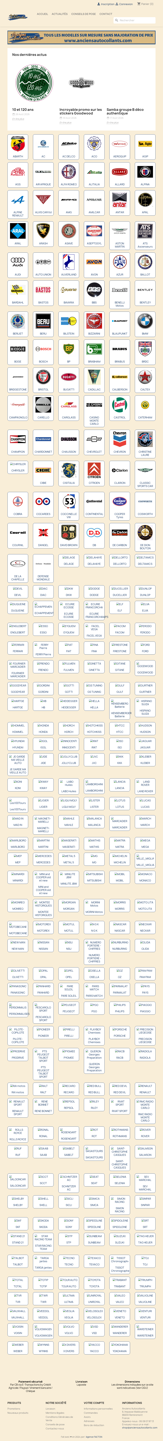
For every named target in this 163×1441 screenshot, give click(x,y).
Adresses (89, 1421)
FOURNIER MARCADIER (18, 674)
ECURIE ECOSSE (69, 615)
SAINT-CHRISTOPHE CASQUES (120, 1164)
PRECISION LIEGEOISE (145, 1040)
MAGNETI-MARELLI (43, 829)
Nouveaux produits (17, 1412)
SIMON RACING (119, 1209)
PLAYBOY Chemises (94, 1040)
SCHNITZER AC (69, 1188)
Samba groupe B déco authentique (125, 111)
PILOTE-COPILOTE (18, 1040)
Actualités (60, 14)
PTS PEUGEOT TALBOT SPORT (43, 1071)
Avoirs (87, 1416)
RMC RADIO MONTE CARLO (145, 1117)
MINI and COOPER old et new (43, 890)
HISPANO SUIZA (145, 712)
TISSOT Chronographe (120, 1269)
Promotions (13, 1408)
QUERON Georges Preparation (94, 1067)
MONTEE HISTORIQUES (43, 913)
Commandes (91, 1412)
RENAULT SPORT (18, 1112)
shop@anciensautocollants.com (139, 1427)
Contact (105, 14)
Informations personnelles (98, 1408)
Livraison (50, 1408)
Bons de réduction (94, 1425)
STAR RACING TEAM (43, 1247)
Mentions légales (55, 1412)
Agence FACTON (94, 1436)
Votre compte (94, 1403)
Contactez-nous (55, 1428)
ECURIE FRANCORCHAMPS (97, 615)
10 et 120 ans (23, 109)
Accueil (42, 14)
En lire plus (18, 118)
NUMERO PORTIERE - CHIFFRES (94, 958)
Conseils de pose (83, 14)
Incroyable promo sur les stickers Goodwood (81, 111)
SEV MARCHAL (145, 1188)
